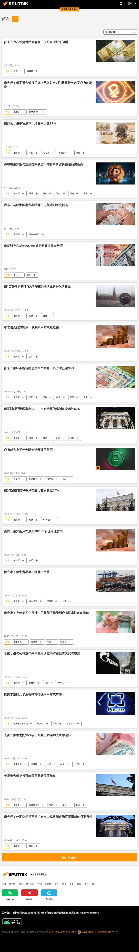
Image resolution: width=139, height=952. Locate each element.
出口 (58, 438)
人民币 (46, 152)
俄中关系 (33, 601)
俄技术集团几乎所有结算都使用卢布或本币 (33, 694)
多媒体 (17, 479)
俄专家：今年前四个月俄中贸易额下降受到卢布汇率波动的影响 (46, 613)
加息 (51, 805)
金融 (45, 315)
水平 (85, 193)
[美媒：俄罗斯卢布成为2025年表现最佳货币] (115, 540)
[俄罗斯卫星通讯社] (17, 6)
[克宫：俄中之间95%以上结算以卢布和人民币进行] (115, 744)
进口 (58, 193)
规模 (78, 152)
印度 (72, 397)
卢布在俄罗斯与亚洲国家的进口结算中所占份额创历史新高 (43, 164)
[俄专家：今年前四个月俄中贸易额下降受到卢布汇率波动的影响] (115, 622)
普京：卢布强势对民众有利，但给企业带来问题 (36, 42)
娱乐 (94, 883)
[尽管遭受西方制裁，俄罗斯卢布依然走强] (115, 336)
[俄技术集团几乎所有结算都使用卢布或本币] (115, 703)
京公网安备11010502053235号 (97, 931)
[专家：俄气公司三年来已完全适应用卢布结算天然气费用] (115, 663)
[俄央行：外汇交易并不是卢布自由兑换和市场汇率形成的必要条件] (115, 826)
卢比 (85, 397)
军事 (55, 723)
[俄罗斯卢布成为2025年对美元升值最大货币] (115, 255)
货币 (29, 275)
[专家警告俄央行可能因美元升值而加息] (115, 785)
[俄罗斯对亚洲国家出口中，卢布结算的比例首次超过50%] (115, 418)
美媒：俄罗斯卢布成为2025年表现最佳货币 (33, 531)
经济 (31, 315)
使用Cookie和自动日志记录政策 (51, 912)
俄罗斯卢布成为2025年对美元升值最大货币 (33, 246)
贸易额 (50, 601)
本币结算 (62, 152)
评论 (40, 883)
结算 (58, 397)
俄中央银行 (34, 234)
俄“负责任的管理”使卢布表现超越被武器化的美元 (37, 286)
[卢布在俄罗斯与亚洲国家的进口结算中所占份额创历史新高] (115, 173)
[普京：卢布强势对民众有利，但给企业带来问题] (115, 51)
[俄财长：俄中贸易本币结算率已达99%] (115, 133)
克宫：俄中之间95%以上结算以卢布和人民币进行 (37, 735)
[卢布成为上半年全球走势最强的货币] (115, 459)
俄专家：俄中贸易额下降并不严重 (27, 572)
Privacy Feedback (89, 912)
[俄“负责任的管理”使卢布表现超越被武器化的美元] (115, 296)
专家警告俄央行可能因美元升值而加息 (30, 776)
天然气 (32, 682)
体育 (86, 883)
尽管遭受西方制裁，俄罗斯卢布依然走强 (31, 327)
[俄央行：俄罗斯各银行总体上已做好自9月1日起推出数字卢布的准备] (115, 92)
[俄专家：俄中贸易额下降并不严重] (115, 581)
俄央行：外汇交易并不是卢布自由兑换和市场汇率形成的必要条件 (48, 817)
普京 (16, 71)
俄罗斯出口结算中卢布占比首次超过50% (31, 490)
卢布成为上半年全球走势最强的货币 (28, 450)
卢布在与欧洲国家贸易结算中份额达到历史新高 (36, 205)
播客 (57, 883)
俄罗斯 (30, 71)
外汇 (31, 845)
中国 (31, 152)
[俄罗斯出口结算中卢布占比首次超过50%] (115, 500)
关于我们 (6, 912)
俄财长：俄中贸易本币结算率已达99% (30, 123)
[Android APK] (12, 922)
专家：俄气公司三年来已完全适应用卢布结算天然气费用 (42, 653)
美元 (16, 275)
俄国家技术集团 (21, 723)
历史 (72, 193)
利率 (64, 601)
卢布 (6, 18)
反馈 (30, 912)
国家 (45, 193)
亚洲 (31, 193)
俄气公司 (62, 682)
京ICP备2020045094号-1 (62, 931)
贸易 (45, 397)
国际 (21, 883)
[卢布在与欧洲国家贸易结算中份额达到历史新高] (115, 214)
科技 (79, 883)
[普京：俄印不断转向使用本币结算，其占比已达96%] (115, 377)
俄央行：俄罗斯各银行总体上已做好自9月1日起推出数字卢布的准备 (48, 84)
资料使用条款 (20, 912)
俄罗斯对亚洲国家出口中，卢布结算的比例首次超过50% (42, 409)
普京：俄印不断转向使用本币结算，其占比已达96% (39, 368)
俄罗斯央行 (34, 112)
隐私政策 (74, 912)
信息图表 (33, 479)
